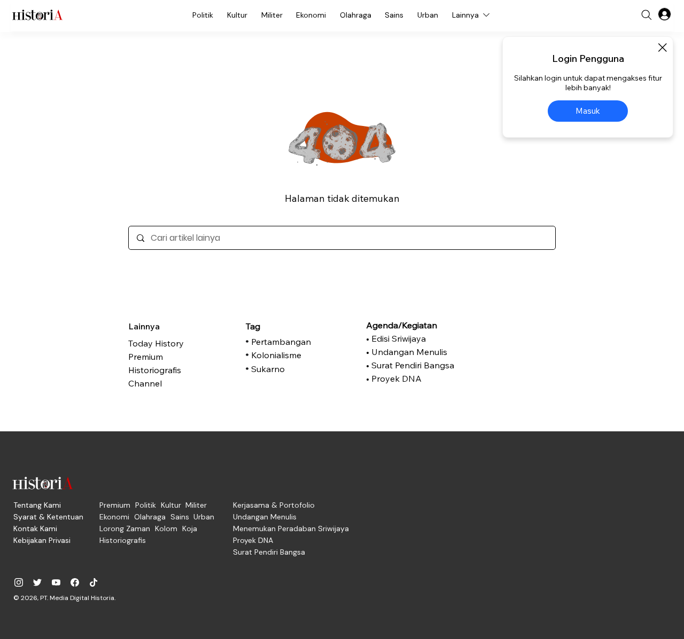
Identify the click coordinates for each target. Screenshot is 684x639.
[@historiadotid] (56, 582)
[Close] (662, 47)
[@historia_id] (37, 582)
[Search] (646, 15)
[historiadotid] (19, 582)
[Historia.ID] (37, 15)
